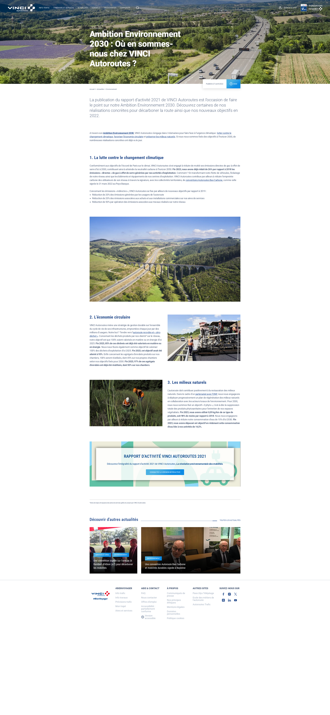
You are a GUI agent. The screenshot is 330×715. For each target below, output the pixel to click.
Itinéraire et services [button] (63, 8)
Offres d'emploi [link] (148, 602)
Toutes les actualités (230, 520)
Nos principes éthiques (174, 601)
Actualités (100, 89)
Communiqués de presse (176, 594)
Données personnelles (173, 612)
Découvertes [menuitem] (110, 8)
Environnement (111, 89)
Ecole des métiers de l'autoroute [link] (203, 599)
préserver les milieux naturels (160, 136)
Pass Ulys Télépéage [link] (203, 593)
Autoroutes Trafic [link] (202, 604)
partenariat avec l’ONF (206, 394)
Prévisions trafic (123, 602)
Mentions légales (175, 607)
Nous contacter (149, 597)
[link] (304, 7)
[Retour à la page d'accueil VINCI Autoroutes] (21, 7)
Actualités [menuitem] (83, 8)
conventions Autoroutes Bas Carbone (204, 180)
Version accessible (150, 617)
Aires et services (123, 610)
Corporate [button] (125, 8)
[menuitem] (288, 7)
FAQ (143, 593)
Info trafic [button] (44, 8)
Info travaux (121, 597)
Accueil (92, 89)
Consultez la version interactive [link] (165, 472)
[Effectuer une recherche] (137, 7)
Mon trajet (120, 606)
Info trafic (120, 593)
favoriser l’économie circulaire (128, 136)
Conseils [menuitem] (96, 8)
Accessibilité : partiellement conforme (148, 609)
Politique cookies (175, 618)
